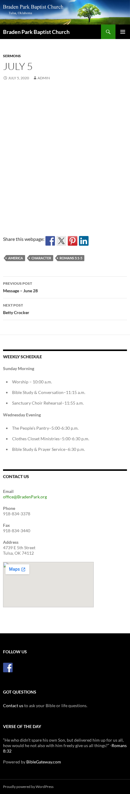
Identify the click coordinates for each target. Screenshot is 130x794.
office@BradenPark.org (25, 496)
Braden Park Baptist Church (36, 31)
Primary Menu (122, 32)
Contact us (13, 705)
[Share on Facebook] (50, 241)
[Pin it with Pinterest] (72, 241)
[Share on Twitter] (61, 241)
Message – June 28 (20, 287)
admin (43, 78)
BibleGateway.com (43, 761)
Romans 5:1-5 (71, 258)
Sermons (12, 56)
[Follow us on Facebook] (8, 667)
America (15, 258)
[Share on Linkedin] (84, 241)
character (41, 258)
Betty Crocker (16, 309)
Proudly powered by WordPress (28, 786)
